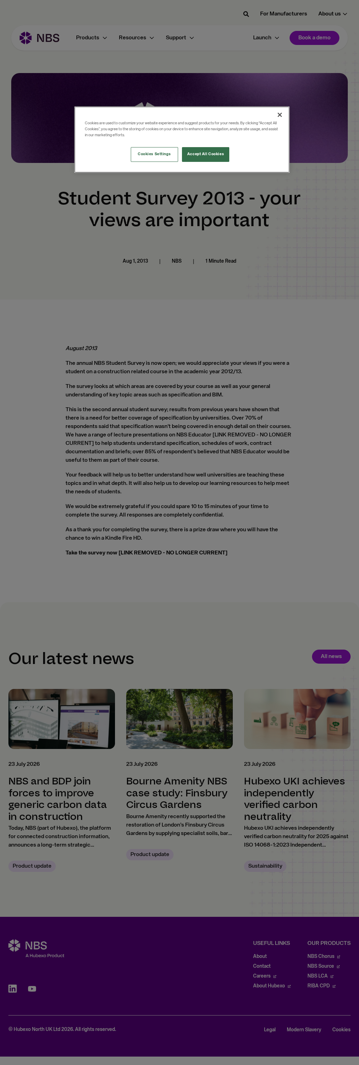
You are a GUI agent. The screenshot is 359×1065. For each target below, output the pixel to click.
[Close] (279, 115)
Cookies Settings (154, 154)
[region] (182, 139)
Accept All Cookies (205, 154)
